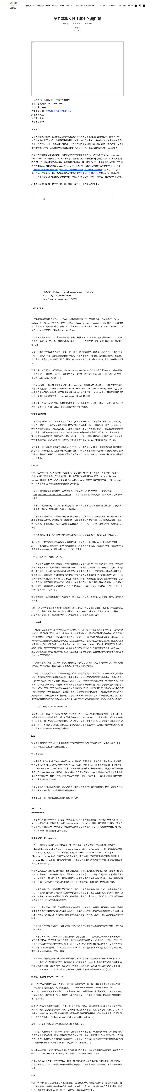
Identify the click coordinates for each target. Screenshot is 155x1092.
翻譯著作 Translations (60, 6)
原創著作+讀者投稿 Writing (86, 6)
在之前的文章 (79, 992)
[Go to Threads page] (144, 6)
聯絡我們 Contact (126, 6)
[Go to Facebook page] (137, 6)
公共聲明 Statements (108, 6)
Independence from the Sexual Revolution (52, 495)
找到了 (100, 374)
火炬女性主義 (86, 897)
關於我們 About (43, 6)
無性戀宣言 (45, 330)
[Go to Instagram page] (141, 6)
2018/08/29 (51, 111)
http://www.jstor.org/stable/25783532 (60, 299)
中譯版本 (54, 378)
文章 (101, 440)
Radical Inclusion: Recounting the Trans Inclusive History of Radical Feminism (67, 170)
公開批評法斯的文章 (62, 860)
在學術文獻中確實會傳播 (98, 911)
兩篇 (97, 440)
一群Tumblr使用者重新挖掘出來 (72, 319)
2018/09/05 (65, 111)
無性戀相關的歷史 (58, 1006)
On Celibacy (115, 480)
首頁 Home (30, 6)
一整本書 (111, 440)
